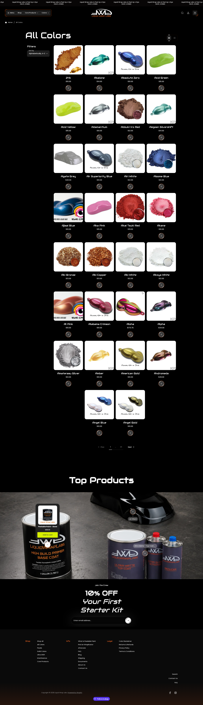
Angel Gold (130, 422)
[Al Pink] (68, 306)
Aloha (130, 324)
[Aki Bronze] (68, 257)
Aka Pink (99, 225)
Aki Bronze (68, 274)
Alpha (161, 324)
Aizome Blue (161, 176)
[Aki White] (130, 257)
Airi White (130, 176)
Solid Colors (41, 651)
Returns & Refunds (126, 644)
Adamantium (99, 127)
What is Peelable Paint (87, 641)
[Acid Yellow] (68, 109)
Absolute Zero (130, 77)
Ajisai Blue (68, 225)
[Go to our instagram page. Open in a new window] (175, 693)
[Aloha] (130, 306)
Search (175, 674)
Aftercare (82, 648)
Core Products (43, 661)
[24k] (68, 59)
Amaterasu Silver (68, 373)
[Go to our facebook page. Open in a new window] (170, 693)
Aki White (130, 274)
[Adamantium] (99, 109)
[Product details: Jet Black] (133, 512)
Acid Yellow (68, 127)
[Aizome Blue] (161, 158)
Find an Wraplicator (85, 644)
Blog (80, 655)
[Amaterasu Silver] (68, 355)
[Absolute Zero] (130, 59)
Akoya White (161, 274)
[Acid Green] (161, 59)
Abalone (99, 77)
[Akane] (161, 207)
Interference (42, 658)
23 (121, 447)
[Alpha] (161, 306)
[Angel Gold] (130, 404)
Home (10, 22)
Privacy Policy (124, 648)
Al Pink (68, 324)
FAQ (79, 651)
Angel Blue (99, 422)
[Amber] (99, 355)
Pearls (39, 648)
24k (68, 77)
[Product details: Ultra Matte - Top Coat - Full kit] (145, 553)
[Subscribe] (128, 620)
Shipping (81, 658)
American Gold (130, 373)
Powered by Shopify (75, 693)
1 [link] (110, 447)
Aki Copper (99, 274)
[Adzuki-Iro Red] (130, 109)
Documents (82, 661)
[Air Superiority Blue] (99, 158)
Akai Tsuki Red (130, 225)
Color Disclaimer (125, 641)
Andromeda (161, 373)
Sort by (31, 51)
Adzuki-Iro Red (130, 127)
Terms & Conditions (126, 651)
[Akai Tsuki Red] (130, 207)
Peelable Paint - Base (47, 526)
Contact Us (82, 668)
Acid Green (161, 77)
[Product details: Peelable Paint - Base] (48, 545)
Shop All (40, 641)
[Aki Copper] (99, 257)
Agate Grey (68, 176)
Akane (161, 225)
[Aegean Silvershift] (161, 109)
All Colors (40, 644)
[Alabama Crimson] (99, 306)
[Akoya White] (161, 257)
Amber (99, 373)
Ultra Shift (41, 655)
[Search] (182, 13)
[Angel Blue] (99, 404)
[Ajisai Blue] (68, 207)
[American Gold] (130, 355)
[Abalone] (99, 59)
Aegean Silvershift (161, 127)
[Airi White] (130, 158)
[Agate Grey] (68, 158)
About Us (81, 665)
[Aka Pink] (99, 207)
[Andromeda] (161, 355)
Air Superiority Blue (99, 176)
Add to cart (48, 535)
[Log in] (188, 13)
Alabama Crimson (99, 324)
